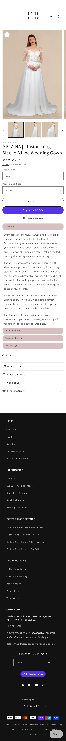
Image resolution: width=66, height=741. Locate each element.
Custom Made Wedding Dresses (22, 534)
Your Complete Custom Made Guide (24, 527)
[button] (6, 15)
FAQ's (9, 436)
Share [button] (9, 354)
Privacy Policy (13, 590)
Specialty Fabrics (15, 500)
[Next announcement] (60, 3)
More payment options (33, 218)
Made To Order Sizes (11, 184)
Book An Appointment (17, 458)
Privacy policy (18, 729)
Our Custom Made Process (20, 485)
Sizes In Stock (8, 169)
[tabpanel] (33, 279)
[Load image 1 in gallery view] (16, 130)
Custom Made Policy (16, 576)
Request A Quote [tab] (13, 345)
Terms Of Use (13, 598)
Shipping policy (50, 729)
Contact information (34, 734)
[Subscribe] (49, 662)
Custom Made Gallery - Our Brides (23, 549)
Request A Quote (15, 451)
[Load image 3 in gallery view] (50, 130)
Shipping (5, 164)
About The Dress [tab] (12, 330)
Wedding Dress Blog (16, 507)
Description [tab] (10, 226)
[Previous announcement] (5, 3)
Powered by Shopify (39, 724)
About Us (11, 478)
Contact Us (12, 429)
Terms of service (34, 729)
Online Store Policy (16, 569)
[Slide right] (62, 130)
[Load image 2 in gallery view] (33, 130)
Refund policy (56, 724)
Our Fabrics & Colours (17, 492)
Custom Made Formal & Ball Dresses (25, 541)
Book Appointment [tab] (14, 338)
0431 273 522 (15, 626)
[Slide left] (3, 130)
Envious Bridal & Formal (20, 724)
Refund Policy (13, 583)
